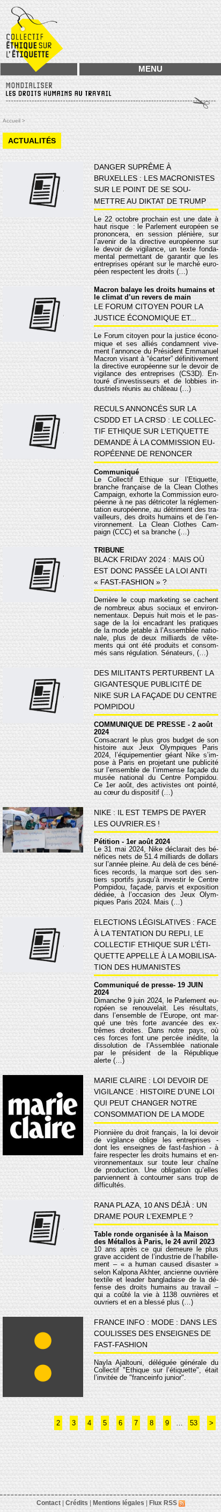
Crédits (76, 1503)
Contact (48, 1503)
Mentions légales (118, 1503)
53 (193, 1423)
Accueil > (14, 121)
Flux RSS (164, 1503)
